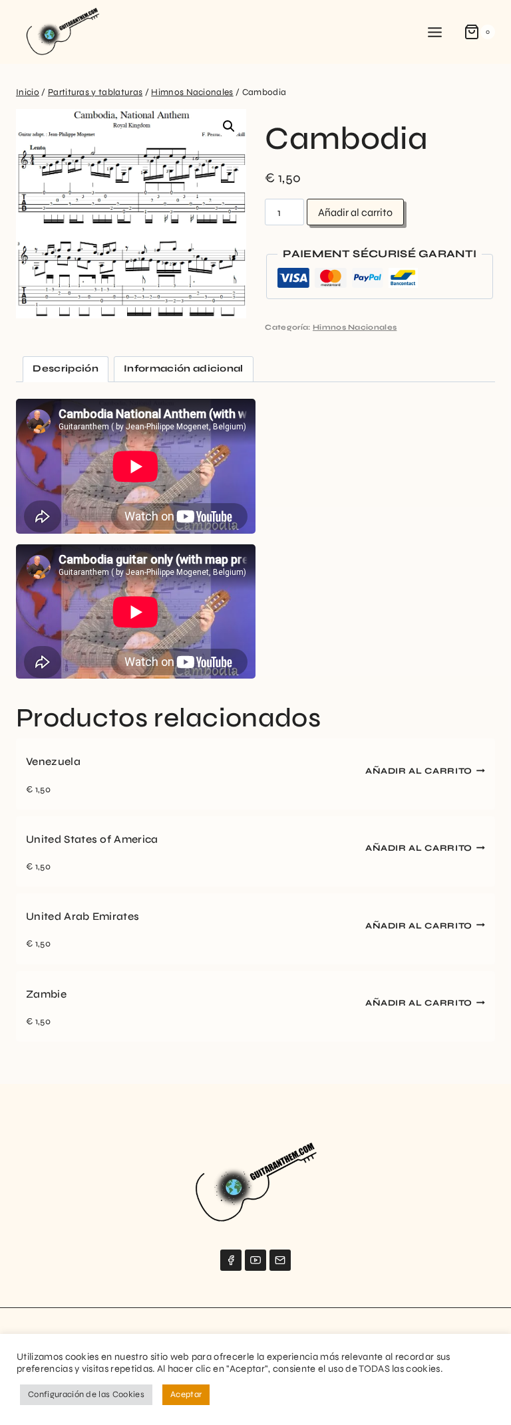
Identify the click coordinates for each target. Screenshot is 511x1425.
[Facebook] (231, 1260)
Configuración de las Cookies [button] (86, 1394)
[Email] (280, 1260)
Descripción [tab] (65, 368)
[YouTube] (255, 1260)
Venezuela (53, 761)
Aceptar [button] (186, 1394)
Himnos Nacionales (355, 327)
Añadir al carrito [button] (418, 771)
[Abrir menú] (435, 32)
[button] (229, 126)
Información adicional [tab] (184, 368)
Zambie (46, 994)
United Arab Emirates (82, 916)
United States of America (92, 839)
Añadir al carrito (355, 212)
